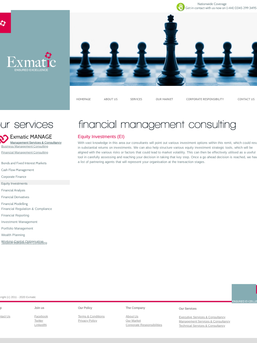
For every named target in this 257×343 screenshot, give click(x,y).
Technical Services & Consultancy (202, 325)
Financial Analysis (13, 190)
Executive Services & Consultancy (202, 317)
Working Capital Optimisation (22, 241)
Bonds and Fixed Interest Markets (23, 163)
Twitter (38, 320)
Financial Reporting (15, 215)
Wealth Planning (13, 235)
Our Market (133, 320)
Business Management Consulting (24, 146)
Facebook (41, 316)
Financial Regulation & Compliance (26, 209)
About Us (132, 316)
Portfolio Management (17, 228)
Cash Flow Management (17, 170)
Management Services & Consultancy (35, 142)
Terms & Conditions (91, 316)
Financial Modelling (14, 204)
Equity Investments (14, 183)
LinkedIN (40, 325)
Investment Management (19, 222)
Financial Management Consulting (24, 152)
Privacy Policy (87, 320)
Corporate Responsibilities (144, 325)
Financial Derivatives (15, 197)
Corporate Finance (13, 177)
